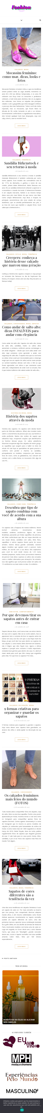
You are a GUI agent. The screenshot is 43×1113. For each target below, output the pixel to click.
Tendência (26, 160)
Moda (26, 69)
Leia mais (22, 126)
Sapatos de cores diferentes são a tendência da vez (21, 895)
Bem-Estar (13, 612)
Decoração (23, 705)
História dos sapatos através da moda (21, 418)
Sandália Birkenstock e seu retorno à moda (21, 165)
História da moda (18, 413)
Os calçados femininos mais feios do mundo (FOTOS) (21, 799)
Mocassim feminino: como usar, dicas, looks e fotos (21, 76)
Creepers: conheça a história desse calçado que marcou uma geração (21, 261)
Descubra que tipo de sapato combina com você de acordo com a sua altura (21, 513)
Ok (22, 1110)
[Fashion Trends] (22, 8)
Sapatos (35, 324)
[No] (41, 1106)
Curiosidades (19, 324)
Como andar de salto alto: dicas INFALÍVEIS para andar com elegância (21, 331)
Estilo (18, 254)
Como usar (21, 504)
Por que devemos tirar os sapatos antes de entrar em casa (21, 619)
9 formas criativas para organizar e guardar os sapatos (21, 712)
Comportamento (26, 612)
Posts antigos (10, 958)
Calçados (19, 69)
